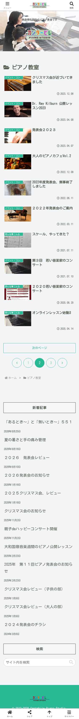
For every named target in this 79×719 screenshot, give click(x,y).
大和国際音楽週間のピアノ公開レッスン (38, 546)
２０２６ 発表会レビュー (27, 457)
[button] (71, 662)
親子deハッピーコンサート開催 (30, 529)
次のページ (39, 347)
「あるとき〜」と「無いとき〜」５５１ (38, 422)
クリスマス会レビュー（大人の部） (34, 607)
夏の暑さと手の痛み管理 (25, 440)
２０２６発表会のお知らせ (27, 475)
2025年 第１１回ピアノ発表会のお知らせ (38, 567)
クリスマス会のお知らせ (25, 511)
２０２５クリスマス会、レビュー (32, 493)
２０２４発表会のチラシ (25, 624)
